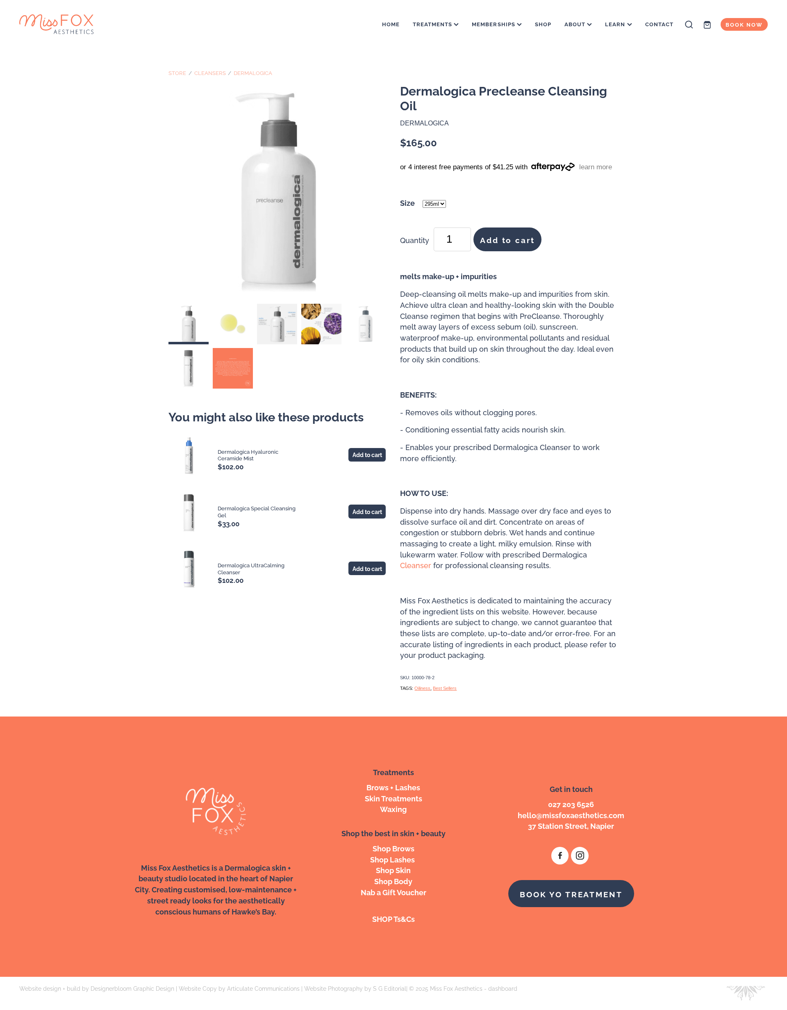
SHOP (543, 23)
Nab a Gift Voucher (393, 892)
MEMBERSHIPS (494, 23)
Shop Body (393, 881)
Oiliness (422, 688)
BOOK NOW (744, 24)
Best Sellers (445, 688)
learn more (595, 167)
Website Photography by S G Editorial (355, 988)
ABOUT (575, 23)
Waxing (393, 808)
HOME (391, 23)
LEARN (616, 23)
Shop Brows (393, 848)
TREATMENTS (433, 23)
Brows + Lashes (393, 787)
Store (177, 72)
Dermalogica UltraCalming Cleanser (251, 568)
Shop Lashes (393, 859)
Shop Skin (393, 869)
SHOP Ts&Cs (393, 918)
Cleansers (210, 72)
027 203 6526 (571, 803)
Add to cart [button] (507, 239)
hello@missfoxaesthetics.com (571, 815)
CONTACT (659, 23)
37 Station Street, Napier (571, 825)
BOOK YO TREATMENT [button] (571, 893)
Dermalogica (253, 72)
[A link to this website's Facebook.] (560, 855)
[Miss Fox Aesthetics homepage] (94, 24)
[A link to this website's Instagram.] (580, 855)
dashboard (502, 988)
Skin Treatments (393, 798)
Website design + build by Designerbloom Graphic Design (96, 988)
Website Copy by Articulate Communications (239, 988)
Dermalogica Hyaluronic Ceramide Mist (248, 455)
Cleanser (415, 565)
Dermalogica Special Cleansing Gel (257, 511)
